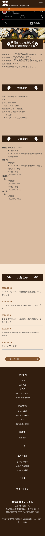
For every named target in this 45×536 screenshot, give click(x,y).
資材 (22, 420)
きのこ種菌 (22, 411)
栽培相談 (22, 438)
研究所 (22, 389)
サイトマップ (22, 489)
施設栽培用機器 (22, 415)
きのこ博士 (22, 456)
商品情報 (22, 405)
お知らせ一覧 (13, 359)
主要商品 (22, 385)
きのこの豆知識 (22, 466)
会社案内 (22, 375)
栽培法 (22, 432)
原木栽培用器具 (22, 424)
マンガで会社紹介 (22, 398)
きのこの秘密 (22, 470)
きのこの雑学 (22, 462)
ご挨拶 (22, 380)
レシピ (22, 445)
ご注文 (22, 478)
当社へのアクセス (22, 393)
